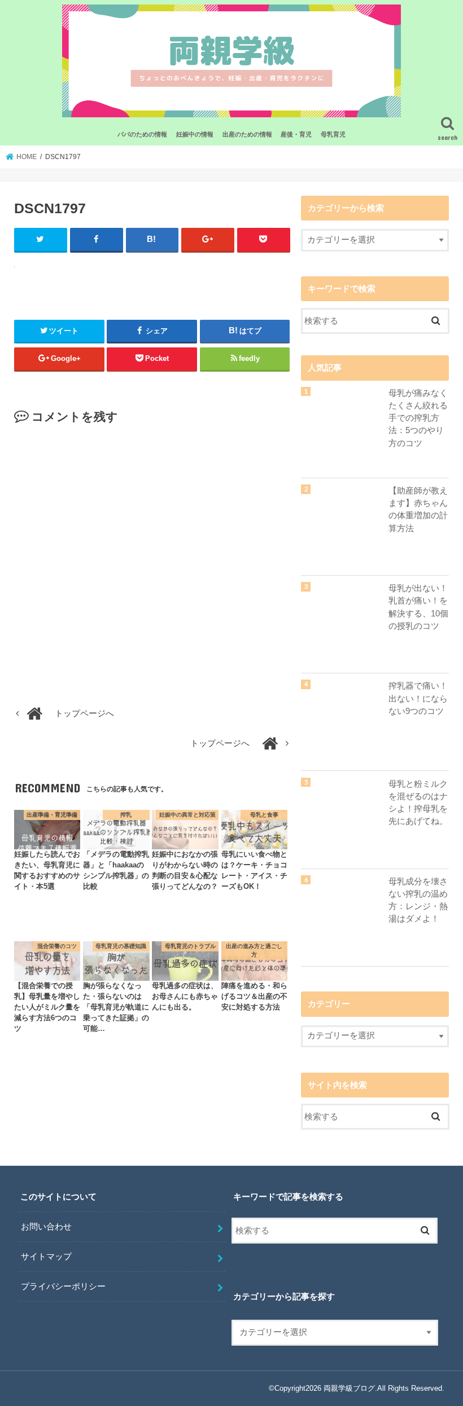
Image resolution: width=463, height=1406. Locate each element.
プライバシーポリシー (63, 1286)
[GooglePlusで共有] (207, 240)
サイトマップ (46, 1256)
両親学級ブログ (349, 1388)
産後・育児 (296, 134)
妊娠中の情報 (194, 134)
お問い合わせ (46, 1226)
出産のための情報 (247, 134)
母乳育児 (333, 134)
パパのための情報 (142, 134)
